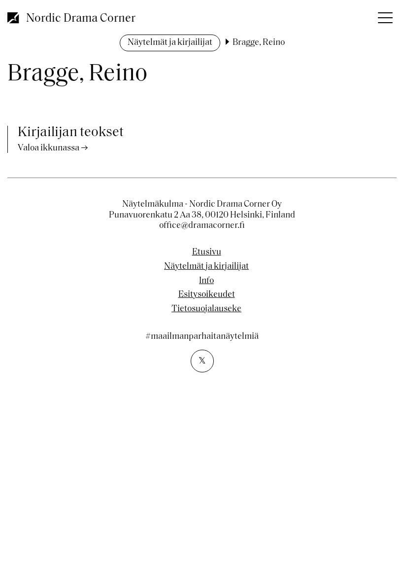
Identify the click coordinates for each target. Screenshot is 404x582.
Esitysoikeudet (206, 295)
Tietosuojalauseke (206, 309)
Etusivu (206, 252)
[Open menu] (384, 14)
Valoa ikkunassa (48, 148)
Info (206, 281)
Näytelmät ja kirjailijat (170, 42)
